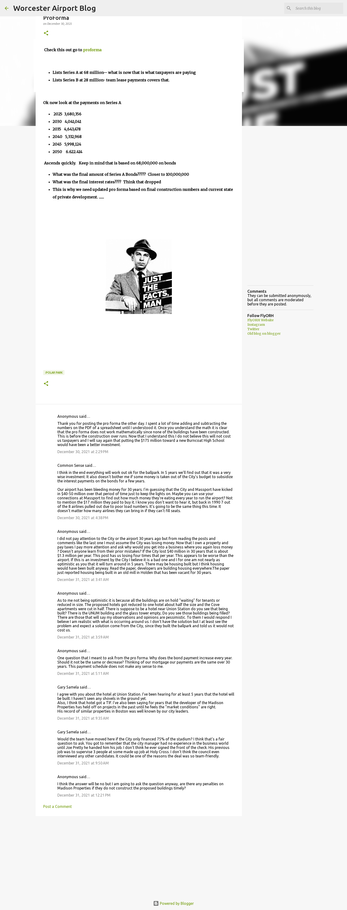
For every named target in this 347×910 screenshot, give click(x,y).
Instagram (256, 324)
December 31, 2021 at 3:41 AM (83, 579)
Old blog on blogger (264, 333)
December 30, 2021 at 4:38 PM (82, 518)
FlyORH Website (260, 320)
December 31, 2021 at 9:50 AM (83, 763)
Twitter (253, 329)
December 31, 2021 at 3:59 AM (83, 637)
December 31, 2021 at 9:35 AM (83, 718)
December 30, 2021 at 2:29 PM (82, 452)
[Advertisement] (139, 856)
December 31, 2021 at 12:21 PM (83, 795)
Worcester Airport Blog (54, 8)
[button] (46, 33)
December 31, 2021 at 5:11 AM (83, 673)
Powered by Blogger (176, 903)
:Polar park (54, 372)
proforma (92, 49)
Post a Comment (57, 806)
